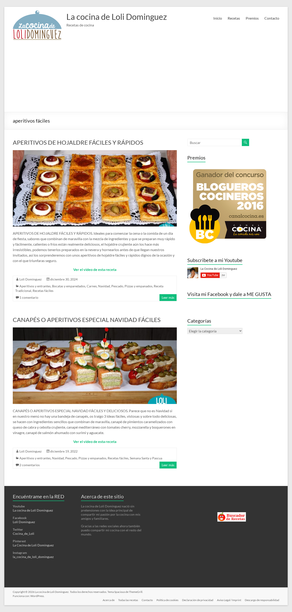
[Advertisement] (146, 78)
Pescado (117, 286)
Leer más (168, 297)
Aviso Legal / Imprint (229, 600)
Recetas (234, 18)
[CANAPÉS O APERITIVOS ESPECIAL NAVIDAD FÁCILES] (95, 329)
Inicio (217, 18)
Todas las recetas (128, 600)
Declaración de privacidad (197, 600)
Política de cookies (167, 600)
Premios (252, 18)
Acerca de (109, 600)
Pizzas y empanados (138, 286)
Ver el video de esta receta (94, 269)
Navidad (104, 286)
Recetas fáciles (43, 291)
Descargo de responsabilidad (262, 600)
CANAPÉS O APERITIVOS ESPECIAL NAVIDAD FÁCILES (87, 319)
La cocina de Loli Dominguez (116, 17)
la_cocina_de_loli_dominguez (33, 557)
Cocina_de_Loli (23, 533)
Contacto (271, 18)
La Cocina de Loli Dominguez (33, 545)
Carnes (92, 286)
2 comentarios (29, 465)
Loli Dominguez (30, 279)
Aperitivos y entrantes (35, 286)
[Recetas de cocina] (231, 514)
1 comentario (28, 297)
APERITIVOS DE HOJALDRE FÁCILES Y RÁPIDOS (78, 142)
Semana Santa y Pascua (146, 458)
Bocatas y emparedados (68, 286)
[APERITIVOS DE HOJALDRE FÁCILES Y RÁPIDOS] (95, 152)
